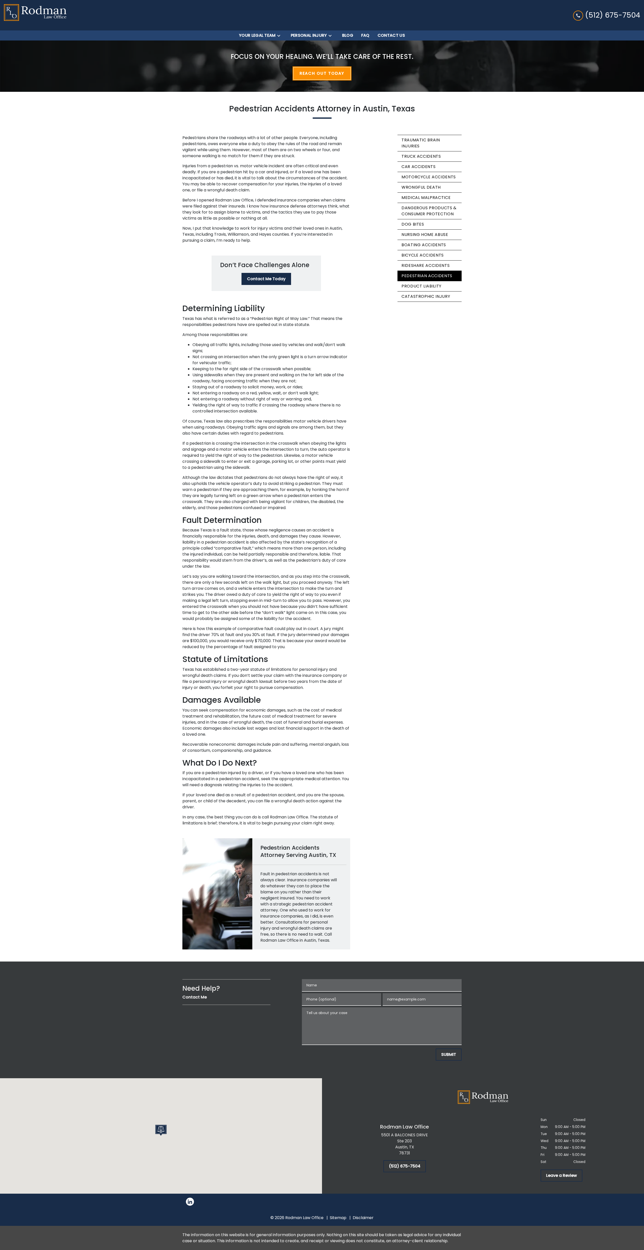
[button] (161, 1130)
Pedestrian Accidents (426, 276)
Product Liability (421, 286)
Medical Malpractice (426, 197)
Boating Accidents (423, 245)
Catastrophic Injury (425, 296)
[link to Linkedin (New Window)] (190, 1202)
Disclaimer (363, 1218)
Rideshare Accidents (425, 265)
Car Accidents (418, 167)
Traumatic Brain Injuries (420, 143)
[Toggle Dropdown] (280, 35)
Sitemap (338, 1218)
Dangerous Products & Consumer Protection (429, 211)
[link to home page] (35, 15)
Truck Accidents (421, 156)
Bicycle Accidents (422, 255)
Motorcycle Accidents (428, 177)
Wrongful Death (421, 187)
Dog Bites (412, 224)
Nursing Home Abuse (424, 234)
